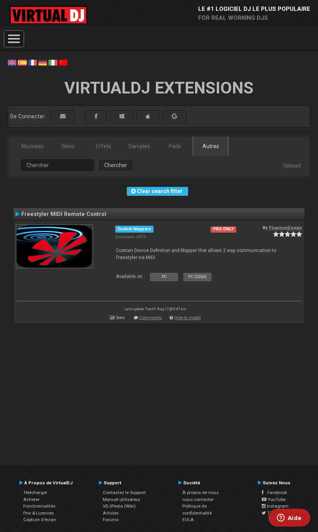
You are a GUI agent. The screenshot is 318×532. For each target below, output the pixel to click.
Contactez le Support (124, 492)
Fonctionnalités (39, 506)
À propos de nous (200, 492)
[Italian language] (52, 62)
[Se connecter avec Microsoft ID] (121, 116)
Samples (139, 146)
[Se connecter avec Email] (63, 116)
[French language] (32, 62)
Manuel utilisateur (121, 499)
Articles (111, 513)
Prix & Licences (38, 513)
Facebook (275, 492)
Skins (67, 146)
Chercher (115, 165)
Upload (292, 165)
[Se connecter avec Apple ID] (148, 116)
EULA (188, 519)
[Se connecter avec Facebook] (96, 116)
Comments (150, 317)
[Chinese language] (63, 62)
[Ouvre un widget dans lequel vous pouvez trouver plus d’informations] (289, 518)
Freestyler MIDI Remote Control (63, 214)
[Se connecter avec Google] (174, 116)
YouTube (275, 499)
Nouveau (32, 146)
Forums (111, 519)
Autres (210, 146)
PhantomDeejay (285, 227)
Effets (103, 146)
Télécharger (35, 492)
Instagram (277, 506)
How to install (188, 317)
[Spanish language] (22, 62)
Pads (175, 146)
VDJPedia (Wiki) (119, 506)
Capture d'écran (39, 519)
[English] (12, 62)
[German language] (42, 62)
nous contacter (198, 499)
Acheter (31, 499)
